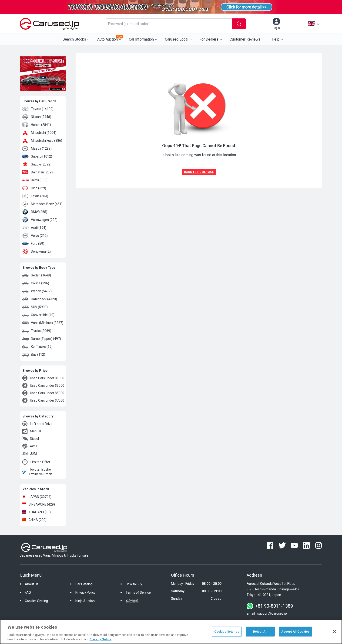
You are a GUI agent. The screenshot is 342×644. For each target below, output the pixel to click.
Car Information (141, 39)
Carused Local (176, 39)
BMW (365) (39, 212)
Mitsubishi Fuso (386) (46, 140)
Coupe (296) (40, 283)
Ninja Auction (85, 601)
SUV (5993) (39, 307)
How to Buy (134, 584)
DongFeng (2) (41, 251)
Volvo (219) (39, 236)
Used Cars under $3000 (47, 385)
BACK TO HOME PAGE (199, 172)
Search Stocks (74, 39)
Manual (35, 431)
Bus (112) (38, 354)
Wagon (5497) (41, 291)
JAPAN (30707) (40, 497)
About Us (31, 584)
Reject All (260, 631)
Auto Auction (109, 38)
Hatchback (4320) (44, 299)
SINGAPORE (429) (42, 504)
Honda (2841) (41, 125)
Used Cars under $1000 (47, 378)
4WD (33, 446)
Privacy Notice (100, 639)
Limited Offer (40, 462)
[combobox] (169, 23)
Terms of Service (138, 592)
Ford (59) (37, 243)
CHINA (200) (38, 520)
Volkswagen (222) (44, 220)
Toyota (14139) (42, 109)
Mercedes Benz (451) (47, 204)
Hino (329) (38, 188)
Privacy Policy (85, 592)
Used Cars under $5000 (47, 393)
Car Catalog (84, 584)
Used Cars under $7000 (47, 400)
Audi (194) (38, 228)
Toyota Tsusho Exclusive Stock (40, 472)
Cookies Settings (226, 631)
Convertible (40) (42, 315)
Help (275, 39)
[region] (171, 632)
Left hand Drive (41, 424)
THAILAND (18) (40, 512)
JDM (33, 453)
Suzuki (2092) (41, 164)
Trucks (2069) (41, 331)
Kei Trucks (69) (42, 346)
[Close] (334, 631)
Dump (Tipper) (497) (46, 339)
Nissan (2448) (41, 117)
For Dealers (208, 39)
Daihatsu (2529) (42, 172)
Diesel (34, 439)
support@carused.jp (272, 613)
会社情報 (132, 601)
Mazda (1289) (41, 148)
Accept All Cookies (295, 631)
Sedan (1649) (41, 275)
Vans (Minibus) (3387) (47, 323)
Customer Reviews (245, 39)
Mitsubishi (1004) (43, 132)
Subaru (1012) (41, 156)
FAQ (28, 592)
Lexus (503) (39, 196)
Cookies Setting (36, 601)
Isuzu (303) (39, 180)
